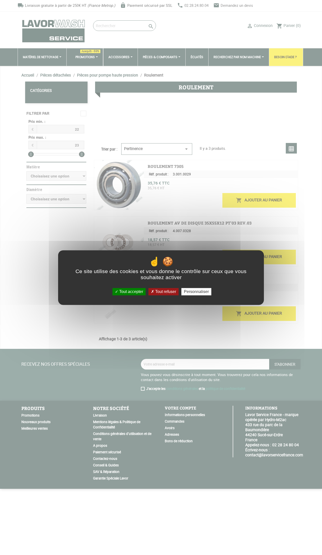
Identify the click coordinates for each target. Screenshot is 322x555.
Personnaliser (196, 291)
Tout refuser (165, 291)
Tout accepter (130, 291)
